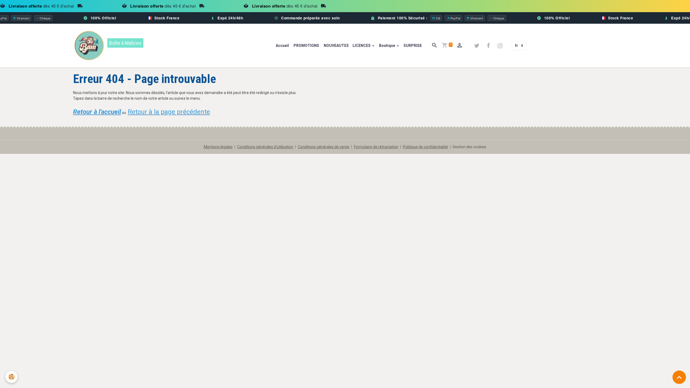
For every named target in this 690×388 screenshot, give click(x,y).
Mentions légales (218, 147)
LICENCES (362, 45)
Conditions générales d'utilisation (265, 147)
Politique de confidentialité (425, 147)
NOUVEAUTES (336, 45)
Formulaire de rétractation (376, 147)
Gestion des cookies (469, 147)
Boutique (387, 45)
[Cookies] (11, 377)
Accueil (282, 45)
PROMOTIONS (306, 45)
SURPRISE (412, 45)
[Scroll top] (679, 377)
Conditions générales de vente (323, 147)
